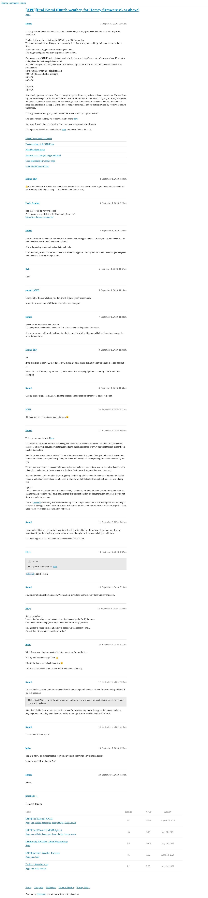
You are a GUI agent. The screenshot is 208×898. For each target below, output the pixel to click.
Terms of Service (66, 887)
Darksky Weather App (36, 864)
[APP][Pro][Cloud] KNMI (37, 166)
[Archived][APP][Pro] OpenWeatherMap (46, 841)
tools (37, 857)
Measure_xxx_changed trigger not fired (43, 155)
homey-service (70, 823)
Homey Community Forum (13, 3)
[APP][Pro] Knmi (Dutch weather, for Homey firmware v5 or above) (82, 10)
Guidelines (51, 887)
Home (28, 887)
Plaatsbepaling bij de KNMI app (39, 144)
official (38, 823)
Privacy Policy (83, 887)
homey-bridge (57, 823)
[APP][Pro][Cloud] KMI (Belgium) (43, 830)
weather (43, 868)
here (76, 119)
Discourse (41, 894)
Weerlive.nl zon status (35, 149)
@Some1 (30, 574)
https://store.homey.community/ (39, 217)
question (37, 502)
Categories (38, 887)
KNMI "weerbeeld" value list (38, 138)
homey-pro (46, 823)
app (32, 823)
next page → (31, 796)
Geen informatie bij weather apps (40, 161)
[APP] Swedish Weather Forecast (42, 852)
